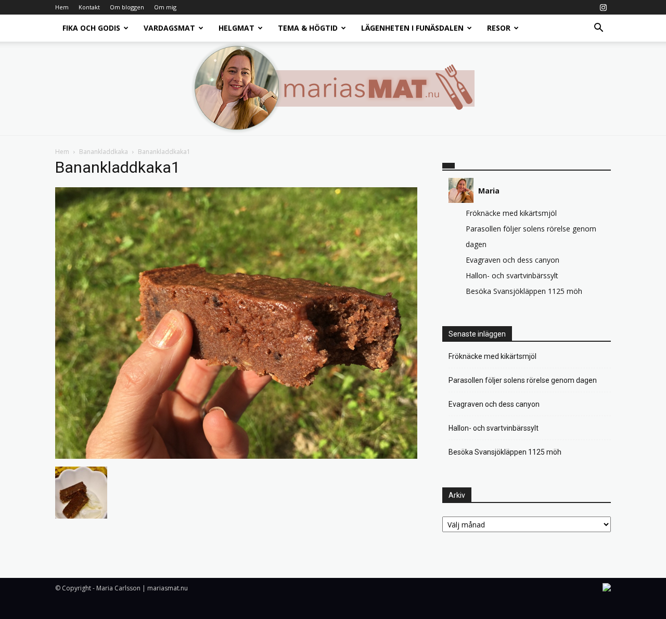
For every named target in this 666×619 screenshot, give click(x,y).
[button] (598, 29)
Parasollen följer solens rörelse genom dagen (523, 380)
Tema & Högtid (308, 28)
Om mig (165, 7)
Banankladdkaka (103, 151)
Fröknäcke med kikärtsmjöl (511, 213)
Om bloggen (127, 7)
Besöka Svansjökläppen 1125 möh (524, 291)
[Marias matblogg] (333, 88)
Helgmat (236, 28)
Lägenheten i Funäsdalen (412, 28)
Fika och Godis (91, 28)
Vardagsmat (169, 28)
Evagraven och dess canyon (512, 260)
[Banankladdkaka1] (236, 456)
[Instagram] (603, 7)
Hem (62, 7)
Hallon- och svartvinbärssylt (512, 275)
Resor (498, 28)
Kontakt (89, 7)
